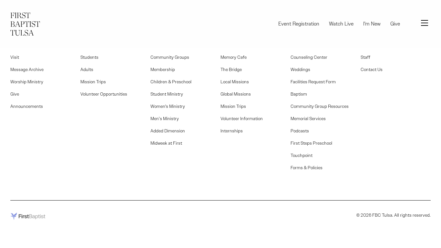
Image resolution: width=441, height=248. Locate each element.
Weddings (300, 69)
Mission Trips (93, 82)
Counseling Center (309, 57)
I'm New (372, 23)
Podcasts (300, 131)
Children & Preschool (170, 82)
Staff (365, 57)
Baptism (299, 94)
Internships (232, 131)
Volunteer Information (242, 118)
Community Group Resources (320, 106)
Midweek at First (166, 143)
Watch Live (341, 23)
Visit (14, 57)
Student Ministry (166, 94)
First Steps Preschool (311, 143)
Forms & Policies (307, 167)
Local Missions (235, 82)
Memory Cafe (234, 57)
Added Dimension (167, 131)
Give (395, 23)
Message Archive (27, 69)
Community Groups (169, 57)
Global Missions (236, 94)
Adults (86, 69)
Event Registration (298, 23)
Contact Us (372, 69)
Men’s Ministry (164, 118)
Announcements (26, 106)
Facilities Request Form (313, 82)
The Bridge (231, 69)
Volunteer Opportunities (103, 94)
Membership (162, 69)
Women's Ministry (167, 106)
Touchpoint (302, 155)
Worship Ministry (26, 82)
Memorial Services (308, 118)
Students (89, 57)
